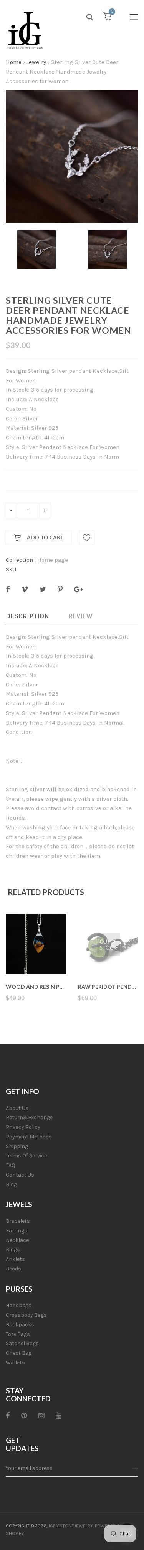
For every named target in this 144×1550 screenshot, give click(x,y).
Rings (13, 1249)
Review (80, 616)
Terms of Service (26, 1155)
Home (14, 62)
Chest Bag (18, 1353)
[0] (107, 18)
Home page (52, 559)
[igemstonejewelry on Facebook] (8, 1415)
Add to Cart (44, 538)
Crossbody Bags (26, 1315)
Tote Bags (18, 1334)
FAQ (10, 1165)
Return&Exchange (29, 1117)
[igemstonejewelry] (25, 30)
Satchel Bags (22, 1343)
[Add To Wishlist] (86, 537)
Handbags (18, 1305)
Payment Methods (29, 1136)
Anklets (15, 1259)
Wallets (15, 1362)
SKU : (12, 569)
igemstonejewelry (71, 1525)
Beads (13, 1268)
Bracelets (18, 1221)
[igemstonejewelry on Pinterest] (24, 1415)
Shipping (17, 1146)
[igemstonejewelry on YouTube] (58, 1415)
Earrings (16, 1230)
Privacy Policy (23, 1127)
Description (27, 616)
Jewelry (36, 62)
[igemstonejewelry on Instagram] (41, 1415)
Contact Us (20, 1175)
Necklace (17, 1240)
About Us (17, 1108)
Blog (11, 1184)
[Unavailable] (108, 955)
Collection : (21, 559)
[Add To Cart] (36, 955)
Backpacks (20, 1324)
